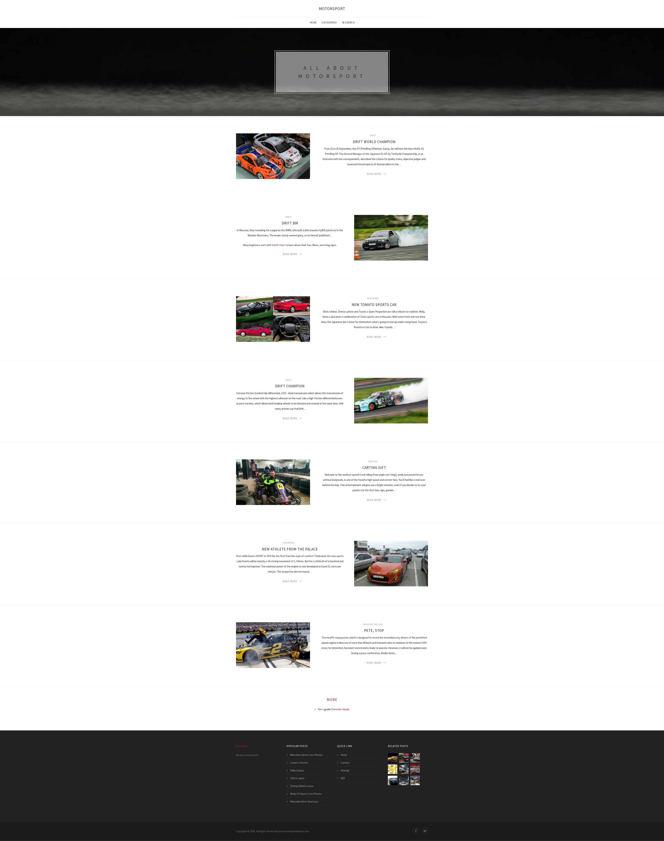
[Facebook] (416, 831)
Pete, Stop (374, 630)
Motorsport (332, 8)
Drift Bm (290, 223)
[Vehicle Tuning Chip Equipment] (404, 769)
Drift (373, 135)
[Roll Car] (415, 769)
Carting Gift (374, 467)
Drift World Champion (374, 141)
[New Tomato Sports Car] (404, 758)
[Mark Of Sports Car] (415, 758)
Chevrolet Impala (340, 709)
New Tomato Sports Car (374, 304)
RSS (343, 778)
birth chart (279, 245)
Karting (372, 461)
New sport (373, 298)
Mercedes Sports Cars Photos (306, 755)
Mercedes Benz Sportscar (304, 801)
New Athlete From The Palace (290, 549)
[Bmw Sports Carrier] (404, 780)
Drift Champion (290, 386)
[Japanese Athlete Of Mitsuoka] (392, 780)
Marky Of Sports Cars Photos (305, 793)
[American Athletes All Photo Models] (392, 769)
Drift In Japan (297, 778)
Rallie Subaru (297, 770)
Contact (345, 762)
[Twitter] (425, 831)
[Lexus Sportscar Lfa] (392, 758)
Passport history (373, 624)
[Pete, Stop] (415, 780)
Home (313, 22)
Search (350, 22)
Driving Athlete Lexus (301, 786)
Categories (329, 22)
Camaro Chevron (299, 762)
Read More (374, 174)
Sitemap (345, 770)
